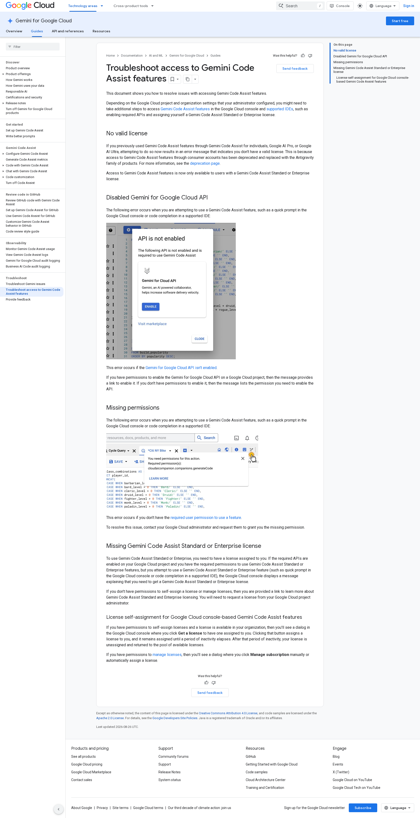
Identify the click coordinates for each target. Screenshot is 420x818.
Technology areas (82, 6)
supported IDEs (279, 109)
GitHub (251, 756)
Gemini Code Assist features (185, 109)
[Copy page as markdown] (187, 79)
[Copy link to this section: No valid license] (152, 134)
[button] (31, 74)
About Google (81, 808)
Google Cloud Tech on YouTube (356, 788)
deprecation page (205, 163)
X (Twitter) (341, 772)
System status (169, 780)
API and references (68, 31)
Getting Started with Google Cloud (272, 764)
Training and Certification (265, 788)
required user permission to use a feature (206, 517)
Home (110, 55)
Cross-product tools (131, 6)
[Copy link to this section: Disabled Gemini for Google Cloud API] (213, 198)
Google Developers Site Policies (174, 718)
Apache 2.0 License (110, 718)
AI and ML (156, 55)
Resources (101, 31)
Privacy (102, 808)
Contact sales (81, 780)
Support (164, 764)
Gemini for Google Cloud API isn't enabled (181, 367)
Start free (400, 21)
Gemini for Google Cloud (44, 21)
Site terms (121, 808)
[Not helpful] (310, 55)
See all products (83, 756)
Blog (336, 756)
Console (343, 6)
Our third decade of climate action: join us (199, 808)
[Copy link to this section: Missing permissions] (164, 408)
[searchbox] (33, 47)
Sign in (408, 6)
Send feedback (295, 68)
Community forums (173, 756)
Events (338, 764)
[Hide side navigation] (58, 809)
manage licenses (167, 654)
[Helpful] (302, 55)
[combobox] (300, 5)
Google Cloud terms (148, 808)
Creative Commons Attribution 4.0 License (228, 713)
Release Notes (169, 772)
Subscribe (363, 808)
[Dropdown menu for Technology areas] (103, 6)
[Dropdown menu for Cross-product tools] (154, 6)
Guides (37, 31)
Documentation (132, 55)
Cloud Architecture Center (266, 780)
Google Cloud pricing (86, 764)
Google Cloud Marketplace (91, 772)
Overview (14, 31)
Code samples (257, 772)
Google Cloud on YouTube (352, 780)
